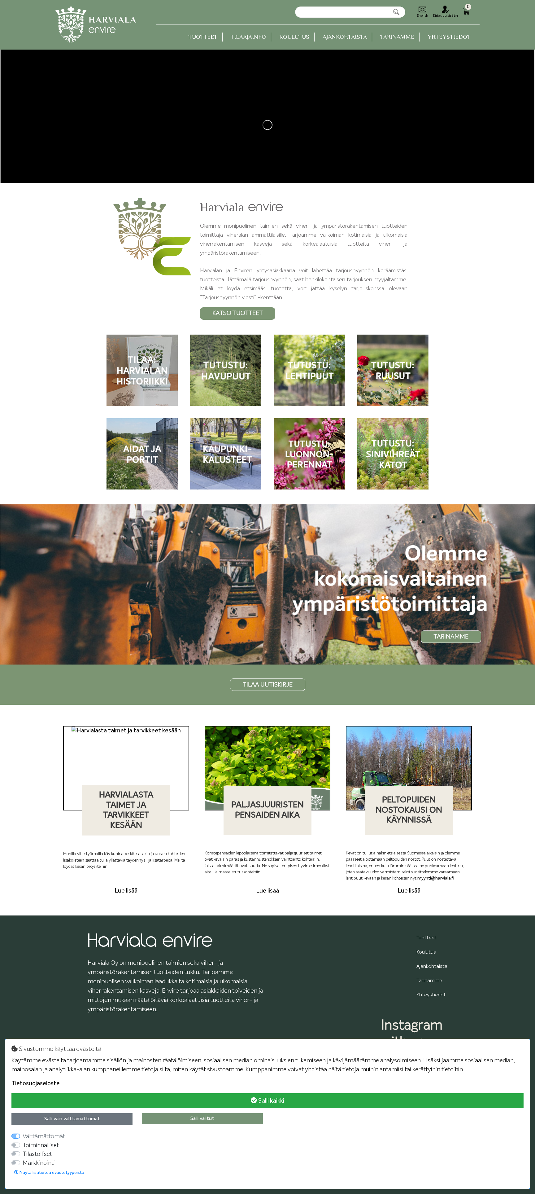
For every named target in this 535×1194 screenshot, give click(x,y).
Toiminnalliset (41, 1145)
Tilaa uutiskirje (268, 685)
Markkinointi (39, 1163)
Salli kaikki (270, 1101)
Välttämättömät (44, 1136)
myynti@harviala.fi (435, 878)
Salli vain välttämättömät (72, 1119)
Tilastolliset (37, 1154)
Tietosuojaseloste (35, 1083)
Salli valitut (202, 1118)
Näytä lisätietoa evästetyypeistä (51, 1172)
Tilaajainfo (248, 36)
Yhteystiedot (449, 36)
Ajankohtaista (345, 36)
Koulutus (294, 36)
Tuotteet (203, 36)
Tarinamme (397, 36)
